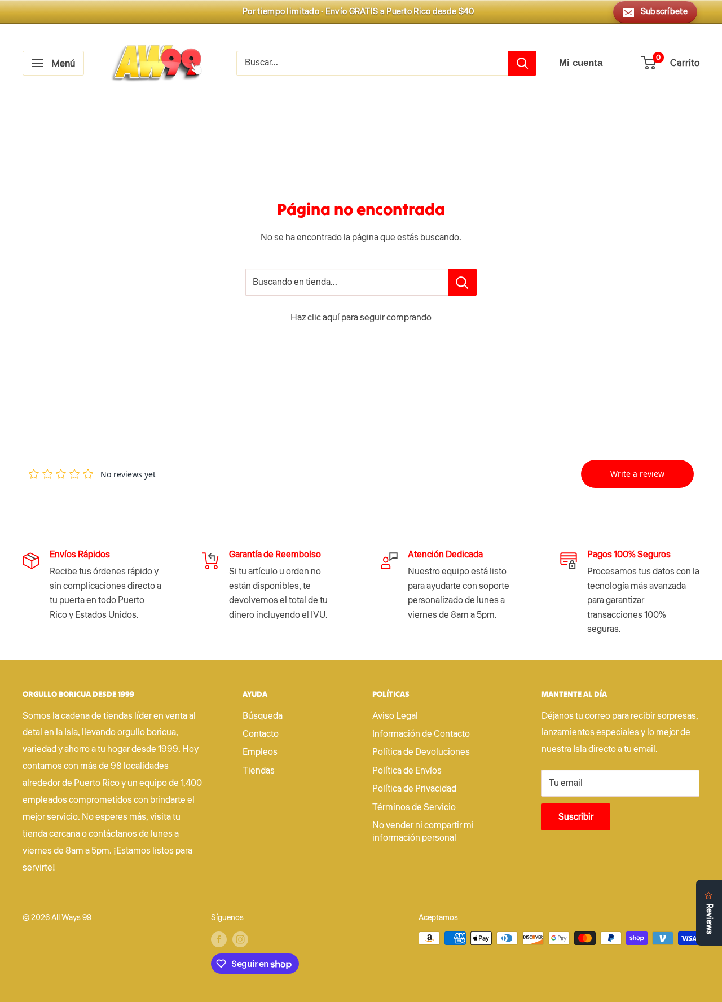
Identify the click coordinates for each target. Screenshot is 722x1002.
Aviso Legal (395, 716)
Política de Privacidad (414, 789)
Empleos (260, 752)
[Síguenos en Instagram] (240, 939)
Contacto (261, 734)
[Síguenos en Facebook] (219, 939)
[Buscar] (522, 63)
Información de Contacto (421, 734)
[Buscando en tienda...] (462, 282)
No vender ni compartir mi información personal (423, 831)
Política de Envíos (407, 770)
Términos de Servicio (414, 807)
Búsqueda (263, 716)
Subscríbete (664, 11)
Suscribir (575, 817)
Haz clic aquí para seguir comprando (361, 317)
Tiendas (259, 770)
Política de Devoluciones (421, 752)
